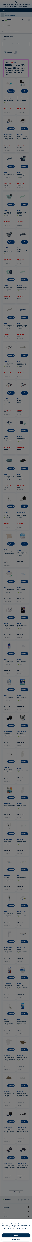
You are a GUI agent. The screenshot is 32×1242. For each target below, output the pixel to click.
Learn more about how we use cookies (15, 1230)
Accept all (16, 1235)
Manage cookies (16, 1239)
